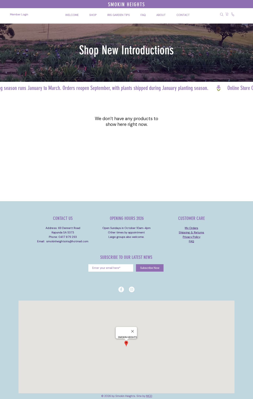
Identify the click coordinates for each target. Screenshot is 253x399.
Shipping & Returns (191, 232)
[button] (227, 14)
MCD (149, 396)
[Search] (221, 14)
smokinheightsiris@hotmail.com (67, 241)
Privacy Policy (191, 237)
